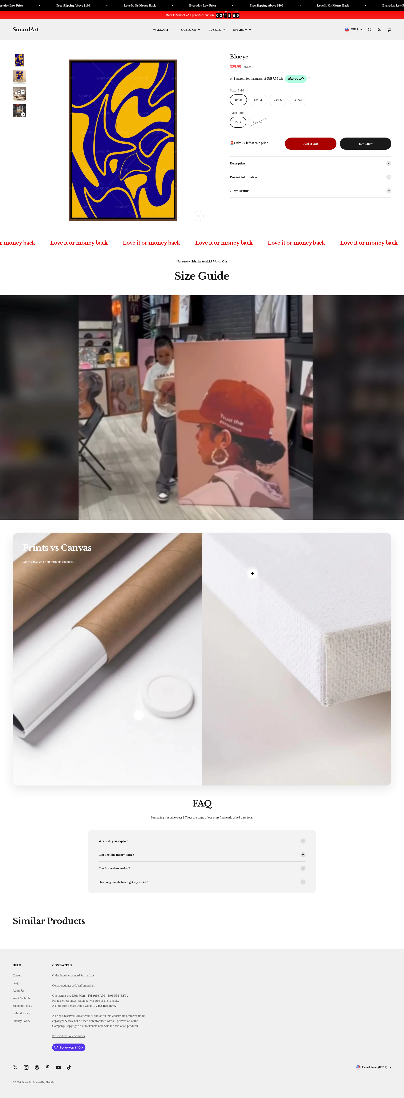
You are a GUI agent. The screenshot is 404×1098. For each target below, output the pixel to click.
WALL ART (160, 29)
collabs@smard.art (83, 985)
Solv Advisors (76, 1036)
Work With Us (21, 998)
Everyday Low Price (88, 5)
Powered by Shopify (43, 1082)
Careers (17, 975)
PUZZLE (215, 29)
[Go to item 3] (19, 94)
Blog (16, 983)
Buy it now (366, 143)
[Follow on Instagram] (26, 1067)
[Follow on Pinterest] (47, 1067)
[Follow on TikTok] (69, 1067)
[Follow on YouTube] (58, 1067)
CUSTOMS (188, 29)
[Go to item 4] (19, 111)
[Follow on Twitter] (15, 1067)
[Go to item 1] (19, 60)
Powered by (59, 1036)
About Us (18, 990)
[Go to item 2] (19, 77)
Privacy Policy (21, 1021)
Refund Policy (21, 1013)
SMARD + (240, 29)
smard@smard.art (83, 975)
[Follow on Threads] (37, 1067)
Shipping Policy (22, 1005)
